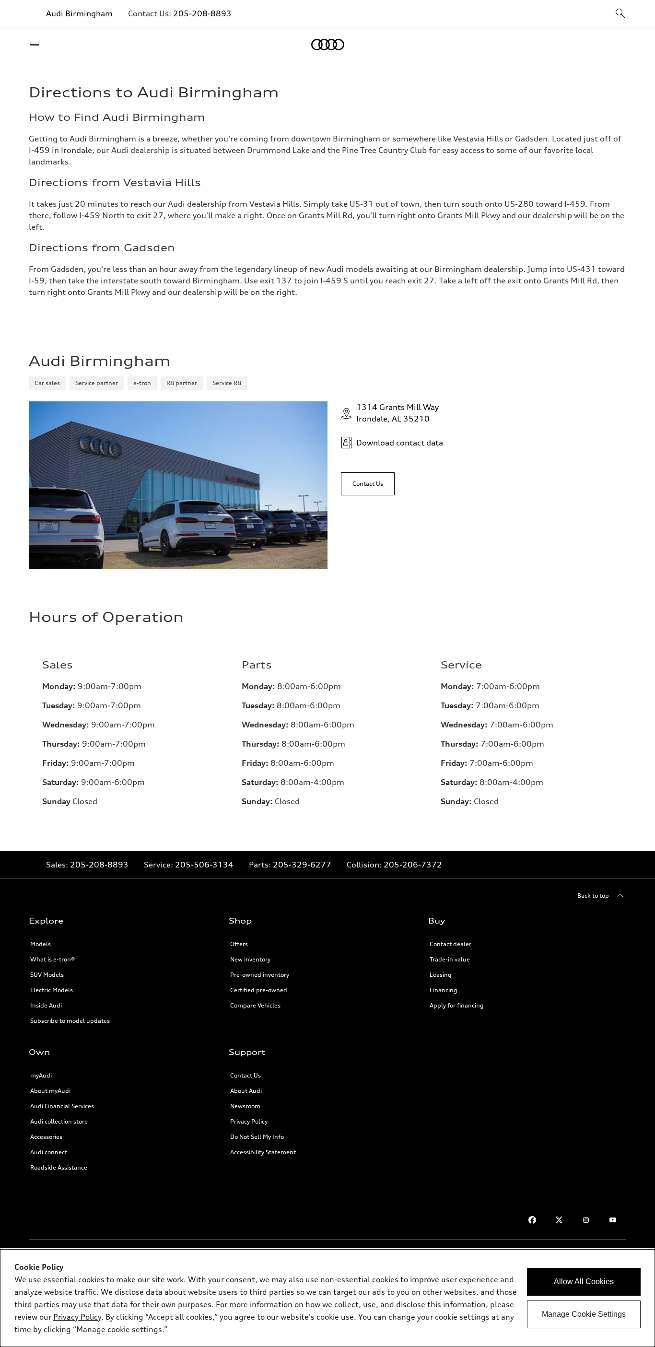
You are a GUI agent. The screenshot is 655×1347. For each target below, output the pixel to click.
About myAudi (50, 1090)
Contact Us (245, 1075)
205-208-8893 (202, 13)
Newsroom (245, 1106)
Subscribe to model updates (70, 1020)
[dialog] (327, 1298)
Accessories (46, 1136)
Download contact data (399, 442)
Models (40, 944)
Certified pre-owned (258, 990)
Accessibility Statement (263, 1152)
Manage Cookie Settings (584, 1314)
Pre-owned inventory (259, 974)
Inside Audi (46, 1005)
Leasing (441, 974)
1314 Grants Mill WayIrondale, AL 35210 (397, 412)
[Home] (327, 44)
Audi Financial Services (62, 1106)
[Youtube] (612, 1219)
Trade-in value (450, 959)
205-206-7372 (413, 864)
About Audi (246, 1090)
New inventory (250, 959)
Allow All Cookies (584, 1281)
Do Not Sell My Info (257, 1136)
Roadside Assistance (58, 1167)
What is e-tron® (52, 959)
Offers (239, 944)
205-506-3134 (204, 864)
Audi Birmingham (79, 13)
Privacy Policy (249, 1121)
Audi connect (48, 1152)
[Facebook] (532, 1219)
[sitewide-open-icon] (620, 14)
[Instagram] (586, 1219)
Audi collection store (59, 1121)
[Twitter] (559, 1219)
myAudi (41, 1075)
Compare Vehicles (255, 1005)
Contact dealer (450, 944)
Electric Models (51, 990)
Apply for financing (457, 1005)
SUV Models (47, 974)
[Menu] (37, 44)
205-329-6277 (302, 864)
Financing (443, 990)
